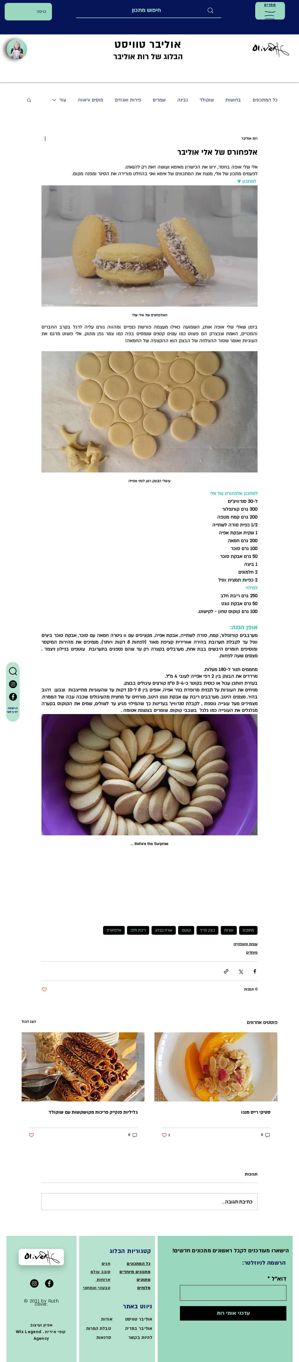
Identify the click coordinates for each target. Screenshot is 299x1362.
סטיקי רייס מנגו (255, 1112)
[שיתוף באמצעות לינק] (226, 971)
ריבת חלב (138, 930)
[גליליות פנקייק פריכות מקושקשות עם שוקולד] (83, 1066)
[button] (270, 15)
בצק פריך (207, 930)
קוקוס (186, 930)
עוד (62, 100)
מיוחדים (252, 952)
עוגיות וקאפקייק (246, 944)
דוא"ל (279, 1278)
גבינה (182, 100)
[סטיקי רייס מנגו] (215, 1066)
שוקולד (206, 100)
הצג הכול (29, 1021)
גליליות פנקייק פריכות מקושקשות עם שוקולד (93, 1112)
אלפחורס (114, 930)
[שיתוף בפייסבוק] (255, 971)
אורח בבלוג (163, 930)
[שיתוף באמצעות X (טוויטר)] (240, 971)
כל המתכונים (265, 100)
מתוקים (248, 930)
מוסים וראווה (90, 100)
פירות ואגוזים (128, 100)
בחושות (233, 100)
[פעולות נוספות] (44, 138)
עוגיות (228, 930)
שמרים (159, 100)
